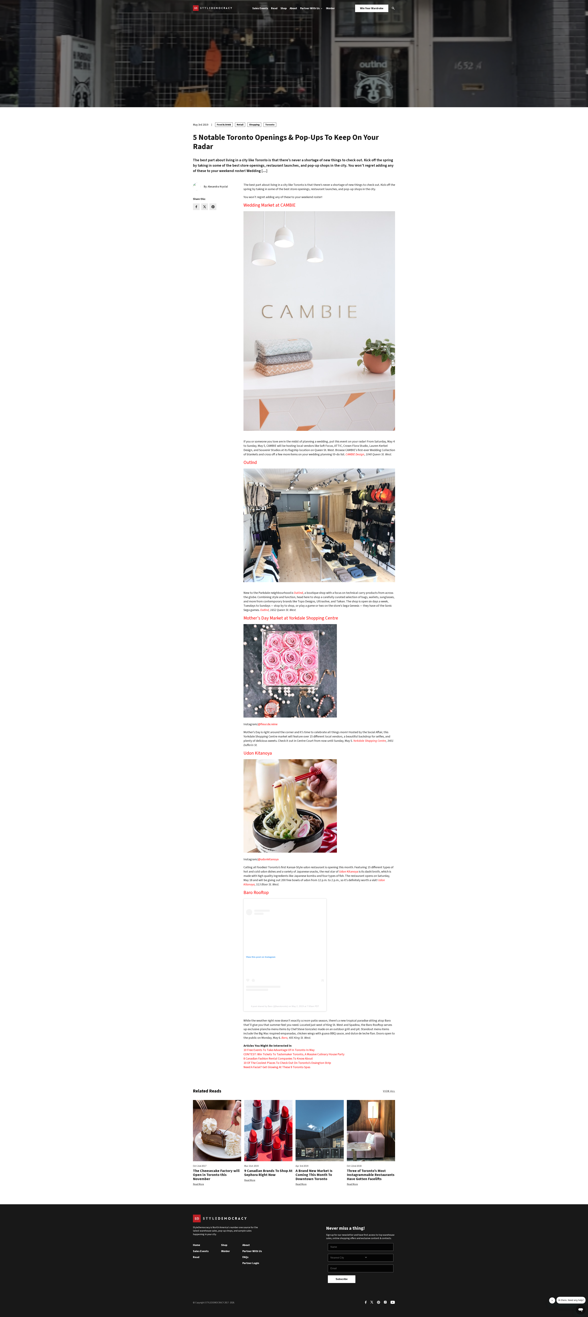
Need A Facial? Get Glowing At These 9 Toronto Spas (276, 1067)
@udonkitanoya (268, 859)
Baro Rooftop (256, 892)
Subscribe (342, 1279)
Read (274, 8)
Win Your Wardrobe (371, 8)
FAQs (245, 1257)
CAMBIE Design (355, 454)
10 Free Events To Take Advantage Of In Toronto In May (279, 1050)
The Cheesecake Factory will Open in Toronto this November (216, 1175)
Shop (284, 8)
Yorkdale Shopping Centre (369, 741)
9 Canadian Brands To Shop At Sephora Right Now (268, 1172)
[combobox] (347, 1257)
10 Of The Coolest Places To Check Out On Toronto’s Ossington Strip (287, 1063)
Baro (284, 1038)
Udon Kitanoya (257, 753)
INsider (330, 8)
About (293, 8)
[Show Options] (378, 1257)
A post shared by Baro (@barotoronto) (269, 1006)
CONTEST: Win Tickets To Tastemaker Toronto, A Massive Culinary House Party (293, 1054)
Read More (198, 1184)
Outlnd (250, 462)
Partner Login (250, 1263)
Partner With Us (310, 8)
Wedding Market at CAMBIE (269, 205)
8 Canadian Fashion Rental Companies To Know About (278, 1058)
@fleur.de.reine (267, 724)
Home (196, 1245)
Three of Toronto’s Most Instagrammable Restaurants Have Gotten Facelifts (370, 1175)
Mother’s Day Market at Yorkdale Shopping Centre (290, 618)
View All (389, 1091)
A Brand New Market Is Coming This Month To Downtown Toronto (314, 1175)
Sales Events (260, 8)
